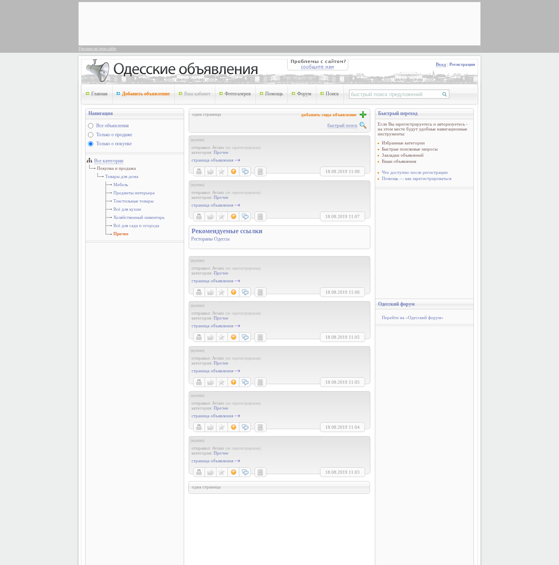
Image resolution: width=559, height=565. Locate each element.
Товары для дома (121, 176)
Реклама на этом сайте (97, 48)
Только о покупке (114, 143)
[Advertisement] (230, 23)
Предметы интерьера (134, 192)
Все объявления (112, 125)
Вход (441, 64)
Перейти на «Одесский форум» (413, 317)
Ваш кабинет (197, 94)
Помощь (274, 94)
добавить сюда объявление (330, 114)
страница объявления (212, 160)
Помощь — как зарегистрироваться (416, 178)
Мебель (120, 184)
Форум (304, 94)
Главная (99, 94)
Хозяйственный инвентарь (139, 217)
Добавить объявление (146, 94)
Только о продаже (114, 134)
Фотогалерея (238, 94)
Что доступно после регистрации (415, 172)
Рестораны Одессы (210, 239)
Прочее (120, 233)
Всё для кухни (127, 209)
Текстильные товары (133, 200)
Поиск (332, 94)
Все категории (108, 161)
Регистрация (462, 64)
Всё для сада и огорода (136, 225)
